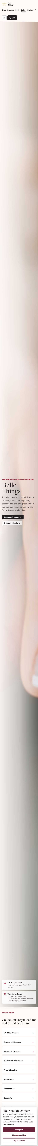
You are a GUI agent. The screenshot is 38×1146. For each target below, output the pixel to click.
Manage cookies (19, 1135)
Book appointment (11, 517)
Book (17, 10)
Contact (30, 10)
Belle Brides (23, 11)
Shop (4, 10)
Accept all (19, 1130)
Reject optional (19, 1141)
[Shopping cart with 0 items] (4, 17)
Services (10, 10)
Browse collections (12, 523)
